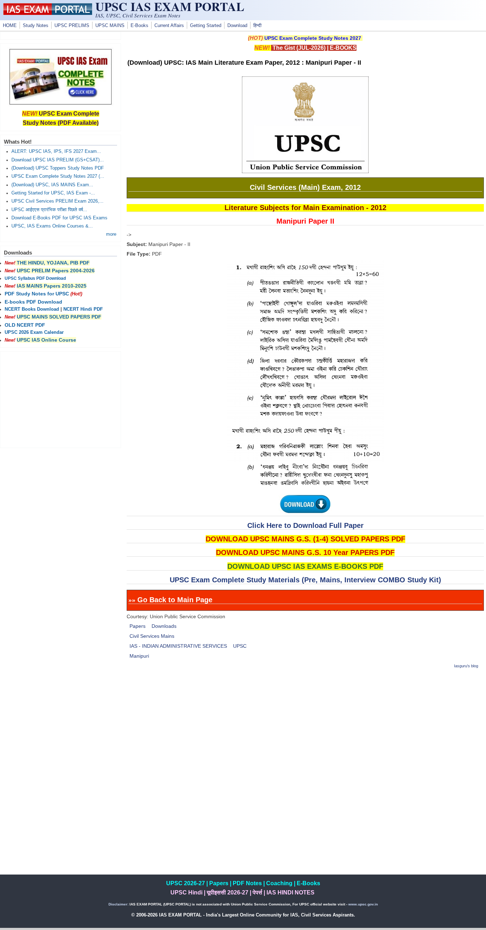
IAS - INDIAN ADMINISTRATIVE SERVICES (178, 646)
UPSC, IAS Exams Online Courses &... (52, 226)
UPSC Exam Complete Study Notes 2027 (312, 38)
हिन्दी (257, 25)
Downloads (164, 626)
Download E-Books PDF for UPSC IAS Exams (59, 217)
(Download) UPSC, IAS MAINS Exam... (52, 184)
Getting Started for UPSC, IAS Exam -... (53, 193)
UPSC (240, 646)
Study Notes (35, 25)
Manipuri (139, 656)
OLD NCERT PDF (25, 325)
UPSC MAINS (110, 25)
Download (237, 25)
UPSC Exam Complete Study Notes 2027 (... (57, 176)
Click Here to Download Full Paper (305, 525)
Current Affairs (169, 25)
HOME (10, 25)
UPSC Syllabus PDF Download (35, 278)
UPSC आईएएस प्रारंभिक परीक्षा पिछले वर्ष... (49, 209)
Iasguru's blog (466, 666)
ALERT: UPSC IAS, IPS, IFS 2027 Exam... (56, 151)
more (111, 234)
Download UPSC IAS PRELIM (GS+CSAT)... (57, 159)
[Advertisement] (305, 725)
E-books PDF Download (33, 302)
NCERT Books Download (32, 309)
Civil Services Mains (152, 636)
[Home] (47, 13)
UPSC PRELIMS (71, 25)
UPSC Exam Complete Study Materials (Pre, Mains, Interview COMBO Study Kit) (305, 580)
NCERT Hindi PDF (83, 309)
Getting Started (205, 25)
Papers (138, 626)
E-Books (139, 25)
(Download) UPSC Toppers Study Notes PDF (57, 168)
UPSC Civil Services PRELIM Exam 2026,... (57, 201)
